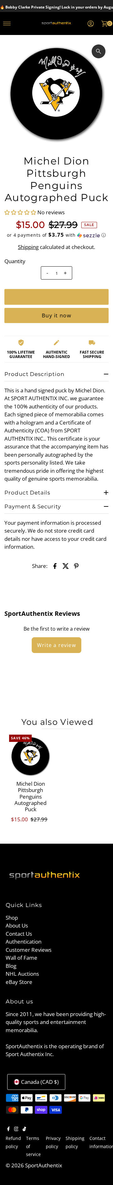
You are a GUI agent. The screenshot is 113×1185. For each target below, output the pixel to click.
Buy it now (56, 315)
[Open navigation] (7, 24)
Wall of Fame (21, 957)
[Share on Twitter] (65, 565)
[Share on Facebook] (55, 565)
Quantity (14, 261)
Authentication (23, 941)
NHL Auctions (22, 973)
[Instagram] (16, 1129)
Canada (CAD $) (40, 1081)
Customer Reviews (28, 949)
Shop (12, 917)
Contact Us (19, 933)
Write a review (56, 645)
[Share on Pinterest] (76, 565)
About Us (17, 925)
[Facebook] (8, 1129)
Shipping (28, 247)
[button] (20, 212)
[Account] (90, 24)
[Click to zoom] (98, 51)
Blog (11, 965)
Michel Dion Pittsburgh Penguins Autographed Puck (30, 796)
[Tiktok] (24, 1129)
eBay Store (19, 982)
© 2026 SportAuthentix (34, 1165)
